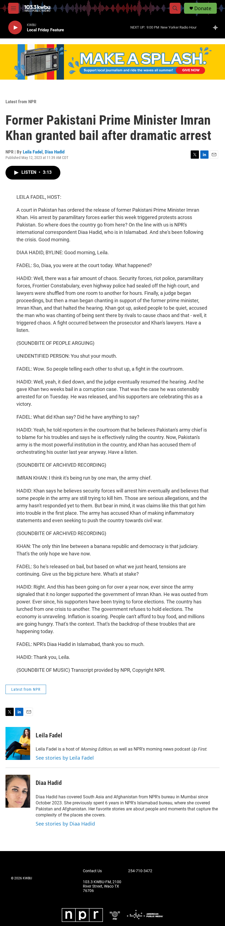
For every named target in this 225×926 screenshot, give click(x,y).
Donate (202, 8)
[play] (15, 27)
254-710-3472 (140, 871)
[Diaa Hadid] (17, 791)
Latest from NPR (20, 101)
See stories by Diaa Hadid (65, 823)
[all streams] (217, 27)
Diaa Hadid (54, 152)
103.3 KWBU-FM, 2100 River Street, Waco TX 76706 (102, 886)
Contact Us (92, 871)
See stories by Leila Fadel (65, 757)
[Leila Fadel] (17, 743)
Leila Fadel (33, 152)
